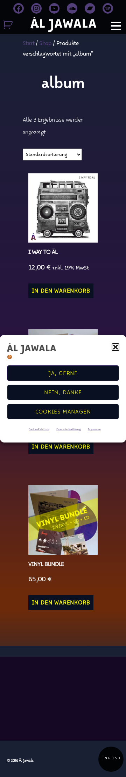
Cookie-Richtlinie (39, 430)
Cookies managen (63, 413)
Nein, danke (63, 393)
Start (29, 44)
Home (5, 111)
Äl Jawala (26, 761)
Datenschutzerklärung (68, 430)
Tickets (5, 189)
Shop (5, 267)
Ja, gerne (63, 374)
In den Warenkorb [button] (61, 292)
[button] (115, 347)
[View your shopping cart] (9, 26)
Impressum (94, 430)
